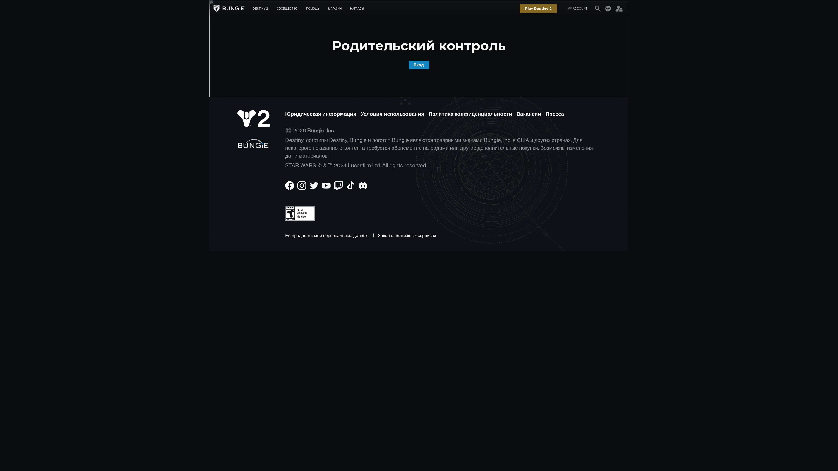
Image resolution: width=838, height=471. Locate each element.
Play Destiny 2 (538, 8)
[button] (577, 8)
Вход (419, 65)
